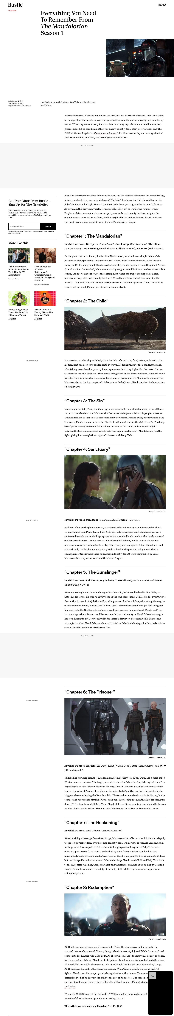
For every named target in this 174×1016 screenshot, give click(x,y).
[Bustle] (15, 5)
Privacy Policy (16, 233)
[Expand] (151, 973)
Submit (48, 226)
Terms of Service (48, 231)
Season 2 (105, 133)
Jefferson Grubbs (16, 101)
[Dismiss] (169, 973)
